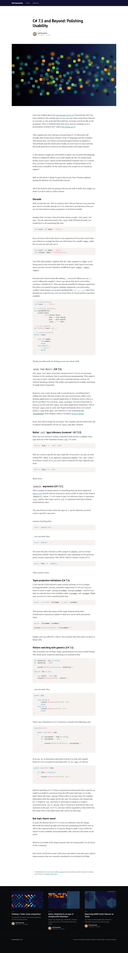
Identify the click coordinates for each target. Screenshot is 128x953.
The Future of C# (68, 127)
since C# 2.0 (37, 493)
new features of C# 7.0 (65, 115)
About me (36, 3)
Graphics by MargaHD (111, 939)
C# (33, 17)
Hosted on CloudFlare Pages (98, 939)
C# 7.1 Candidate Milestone (48, 874)
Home (28, 3)
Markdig (88, 939)
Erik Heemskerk (17, 3)
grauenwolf (62, 872)
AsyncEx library (77, 413)
